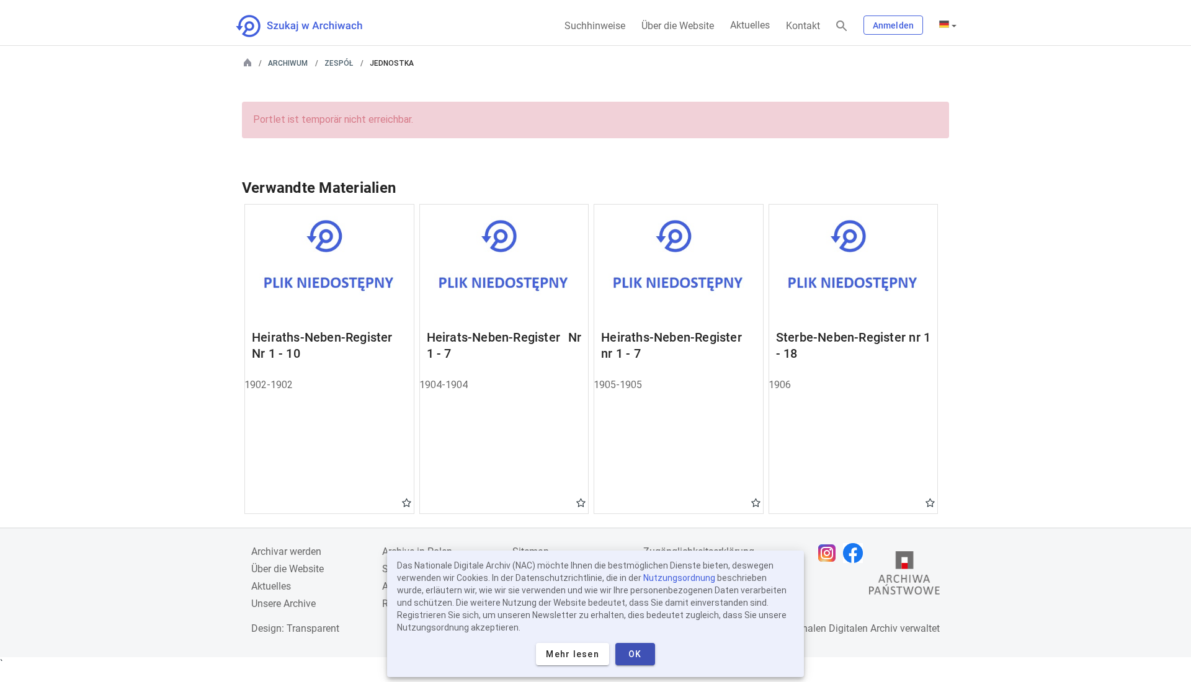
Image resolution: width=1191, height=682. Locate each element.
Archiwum (288, 63)
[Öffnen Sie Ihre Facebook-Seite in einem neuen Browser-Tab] (856, 553)
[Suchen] (841, 26)
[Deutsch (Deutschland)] (948, 25)
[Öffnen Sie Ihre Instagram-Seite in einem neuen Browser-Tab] (830, 553)
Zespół (338, 63)
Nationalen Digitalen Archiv (838, 628)
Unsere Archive (283, 603)
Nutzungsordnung (679, 578)
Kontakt (803, 26)
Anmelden (893, 25)
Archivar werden (286, 551)
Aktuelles (750, 25)
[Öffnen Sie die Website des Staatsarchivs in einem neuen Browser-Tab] (904, 576)
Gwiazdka (406, 502)
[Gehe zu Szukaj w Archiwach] (310, 26)
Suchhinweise (594, 26)
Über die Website (677, 26)
